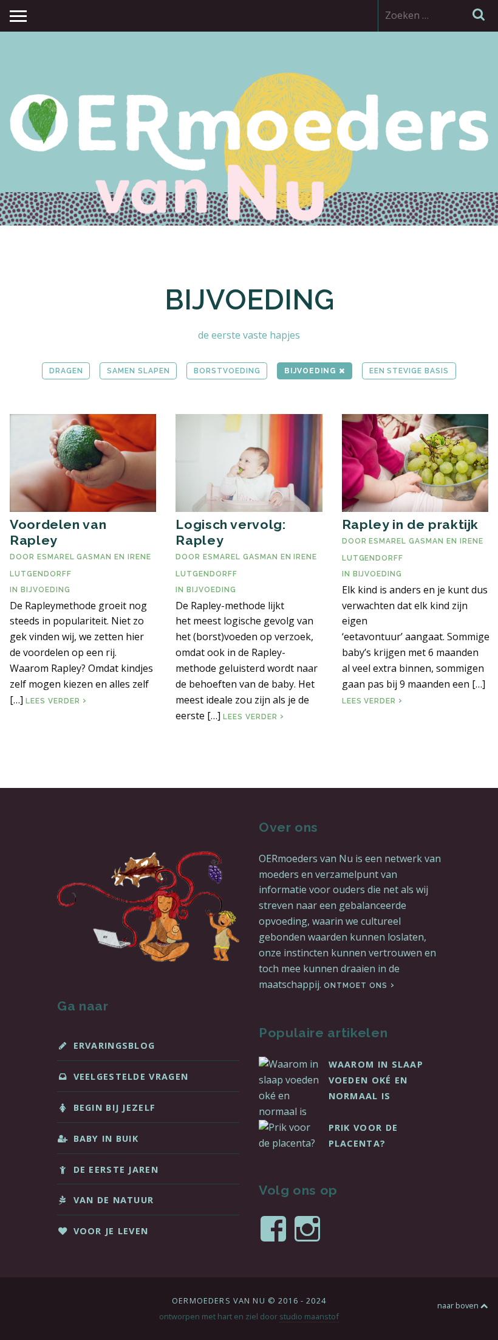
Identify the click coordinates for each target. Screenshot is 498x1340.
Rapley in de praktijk (410, 524)
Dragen (66, 371)
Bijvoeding (311, 371)
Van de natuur (113, 1200)
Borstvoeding (227, 371)
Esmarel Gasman (74, 557)
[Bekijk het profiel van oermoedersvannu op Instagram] (307, 1228)
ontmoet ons (355, 985)
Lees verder (56, 701)
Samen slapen (138, 371)
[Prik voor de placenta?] (289, 1143)
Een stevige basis (409, 371)
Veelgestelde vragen (131, 1076)
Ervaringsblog (114, 1045)
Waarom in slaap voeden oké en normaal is (376, 1080)
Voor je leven (111, 1231)
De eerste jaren (116, 1169)
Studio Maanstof (309, 1316)
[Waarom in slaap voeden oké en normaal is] (289, 1111)
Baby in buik (106, 1138)
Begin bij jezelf (114, 1107)
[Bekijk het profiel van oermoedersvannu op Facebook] (273, 1228)
